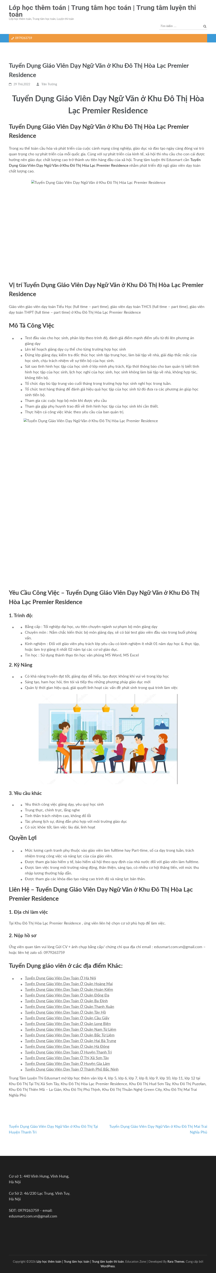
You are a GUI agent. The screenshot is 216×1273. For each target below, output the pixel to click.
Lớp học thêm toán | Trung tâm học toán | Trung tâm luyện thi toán (102, 11)
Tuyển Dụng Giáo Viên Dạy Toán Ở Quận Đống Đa (67, 995)
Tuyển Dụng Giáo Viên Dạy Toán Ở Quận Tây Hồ (65, 1012)
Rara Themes (175, 1261)
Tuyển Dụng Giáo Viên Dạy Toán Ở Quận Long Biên (68, 1024)
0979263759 (23, 38)
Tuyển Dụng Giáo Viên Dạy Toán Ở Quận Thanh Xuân (69, 1007)
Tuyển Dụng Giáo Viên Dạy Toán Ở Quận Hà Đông (67, 1047)
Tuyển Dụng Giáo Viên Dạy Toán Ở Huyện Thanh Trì (68, 1052)
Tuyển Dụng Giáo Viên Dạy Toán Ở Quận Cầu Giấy (67, 1018)
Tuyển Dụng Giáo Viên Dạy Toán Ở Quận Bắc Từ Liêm (70, 1035)
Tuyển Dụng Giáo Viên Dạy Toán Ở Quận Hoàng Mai (69, 984)
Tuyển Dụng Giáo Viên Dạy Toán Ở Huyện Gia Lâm (67, 1064)
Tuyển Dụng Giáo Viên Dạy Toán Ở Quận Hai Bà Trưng (70, 1041)
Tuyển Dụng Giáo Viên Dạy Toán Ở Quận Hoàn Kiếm (69, 990)
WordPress (108, 1266)
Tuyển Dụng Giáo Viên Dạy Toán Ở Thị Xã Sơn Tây (67, 1058)
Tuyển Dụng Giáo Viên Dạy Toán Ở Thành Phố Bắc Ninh (72, 1069)
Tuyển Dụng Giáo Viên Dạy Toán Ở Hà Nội (60, 978)
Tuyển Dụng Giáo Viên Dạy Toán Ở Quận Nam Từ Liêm (70, 1030)
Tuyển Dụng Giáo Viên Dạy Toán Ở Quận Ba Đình (66, 1001)
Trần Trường (49, 84)
